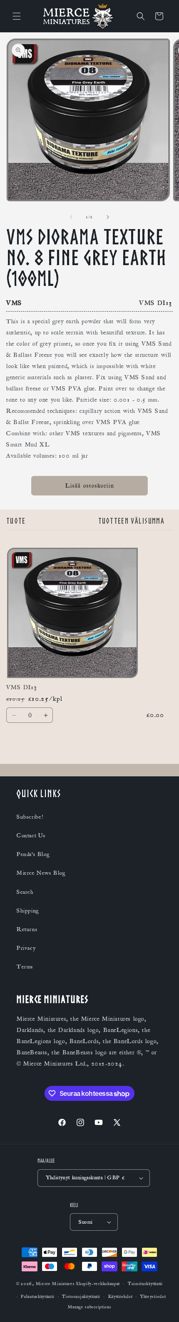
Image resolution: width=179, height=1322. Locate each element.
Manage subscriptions (90, 1307)
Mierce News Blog (41, 873)
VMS (14, 303)
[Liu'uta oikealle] (108, 217)
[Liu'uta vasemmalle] (71, 217)
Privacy (26, 948)
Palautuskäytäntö (37, 1297)
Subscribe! (30, 817)
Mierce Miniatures (55, 1284)
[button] (16, 16)
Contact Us (31, 835)
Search (25, 892)
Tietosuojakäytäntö (81, 1297)
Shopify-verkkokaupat (98, 1284)
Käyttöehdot (120, 1297)
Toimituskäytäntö (145, 1284)
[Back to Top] (162, 1305)
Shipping (28, 911)
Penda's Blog (33, 854)
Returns (27, 929)
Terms (25, 967)
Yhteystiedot (153, 1297)
